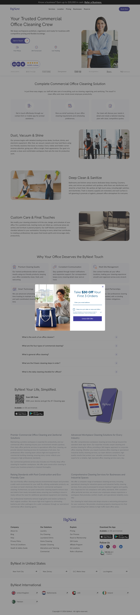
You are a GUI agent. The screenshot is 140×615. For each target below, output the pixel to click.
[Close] (102, 286)
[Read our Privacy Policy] (101, 312)
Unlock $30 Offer (87, 319)
